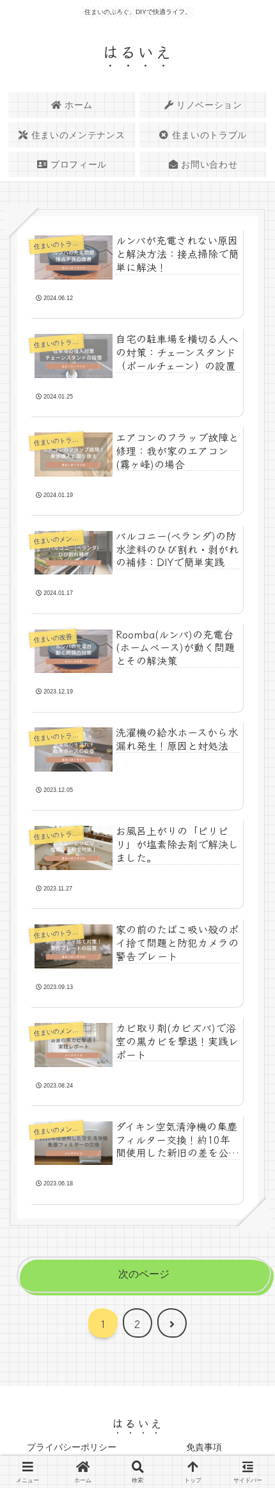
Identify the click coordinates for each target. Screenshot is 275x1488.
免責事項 (204, 1447)
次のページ (143, 1274)
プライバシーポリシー (71, 1447)
